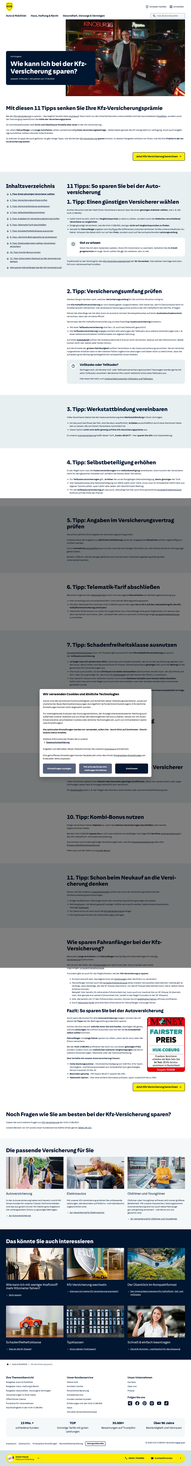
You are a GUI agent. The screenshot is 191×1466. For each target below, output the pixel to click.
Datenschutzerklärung (57, 742)
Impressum (110, 749)
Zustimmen (132, 768)
